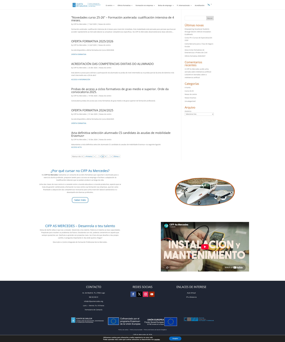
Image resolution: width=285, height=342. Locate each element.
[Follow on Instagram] (145, 294)
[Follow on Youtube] (152, 294)
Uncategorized (190, 101)
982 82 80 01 (93, 297)
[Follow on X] (139, 294)
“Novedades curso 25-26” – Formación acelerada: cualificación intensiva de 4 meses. (122, 18)
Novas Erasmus (190, 98)
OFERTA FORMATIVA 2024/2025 (92, 110)
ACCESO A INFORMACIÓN (81, 79)
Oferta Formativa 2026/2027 (195, 56)
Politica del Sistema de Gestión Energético (155, 329)
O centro (109, 5)
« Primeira (88, 156)
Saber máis (80, 199)
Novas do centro (104, 24)
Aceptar (175, 338)
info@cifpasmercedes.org (93, 301)
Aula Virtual (191, 293)
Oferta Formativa (124, 5)
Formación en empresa (144, 5)
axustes (157, 340)
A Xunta (187, 87)
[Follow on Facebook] (133, 294)
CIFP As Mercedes (80, 24)
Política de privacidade (136, 329)
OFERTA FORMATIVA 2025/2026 (92, 41)
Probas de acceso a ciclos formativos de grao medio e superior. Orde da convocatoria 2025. (120, 90)
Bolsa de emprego (165, 5)
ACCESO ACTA (76, 147)
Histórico (188, 111)
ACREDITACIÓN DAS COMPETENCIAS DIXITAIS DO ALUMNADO (112, 64)
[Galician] (209, 6)
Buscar (210, 18)
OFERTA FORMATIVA (78, 54)
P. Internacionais (183, 5)
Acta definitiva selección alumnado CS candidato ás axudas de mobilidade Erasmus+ (121, 134)
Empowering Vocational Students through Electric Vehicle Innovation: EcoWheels (198, 31)
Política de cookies (123, 329)
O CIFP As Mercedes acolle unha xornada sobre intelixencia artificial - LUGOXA (198, 72)
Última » (116, 156)
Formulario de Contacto (93, 310)
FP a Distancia (191, 297)
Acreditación (199, 5)
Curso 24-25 (189, 91)
